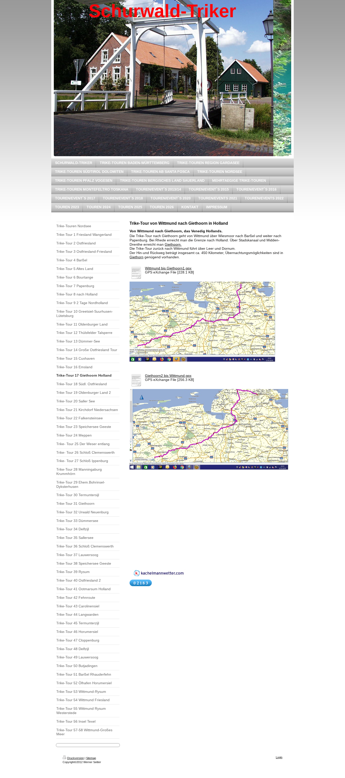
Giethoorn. (173, 244)
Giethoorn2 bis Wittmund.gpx (168, 376)
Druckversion (75, 758)
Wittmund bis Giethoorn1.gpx (168, 268)
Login (279, 757)
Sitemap (91, 758)
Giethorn (136, 257)
